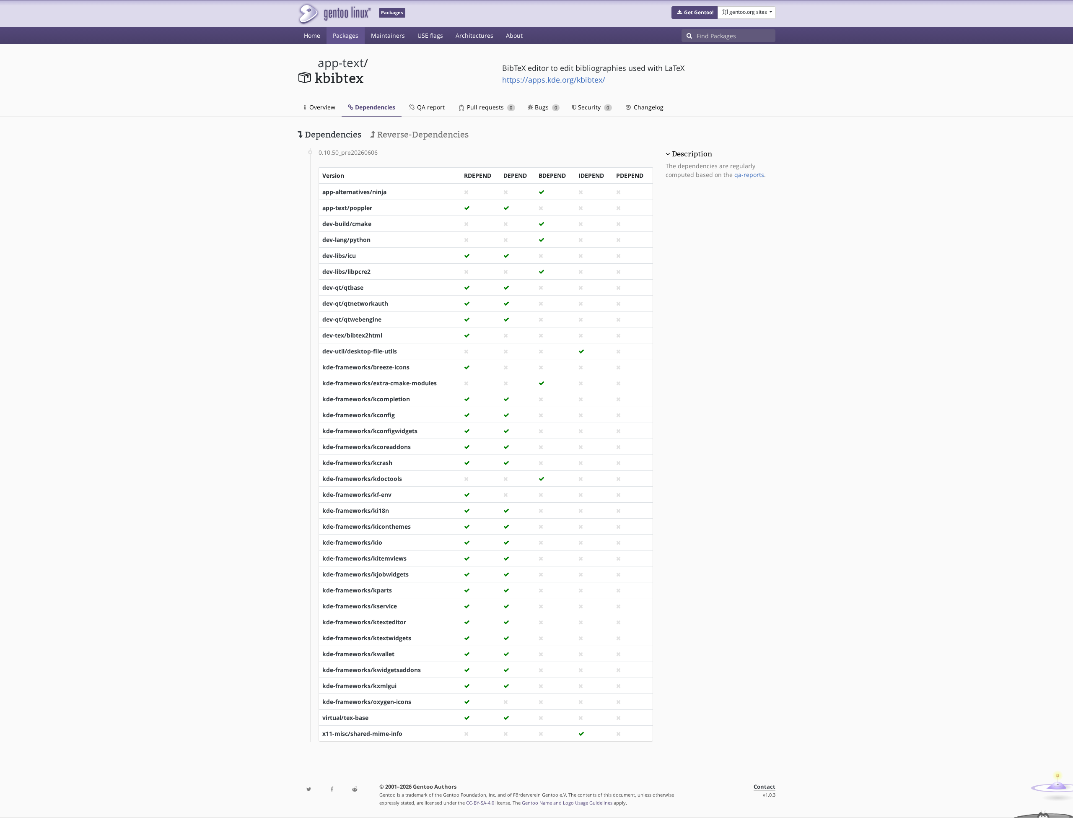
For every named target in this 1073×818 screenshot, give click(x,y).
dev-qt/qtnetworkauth (355, 303)
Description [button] (692, 154)
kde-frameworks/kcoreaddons (366, 447)
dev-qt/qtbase (342, 287)
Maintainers (388, 35)
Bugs (545, 107)
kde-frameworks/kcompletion (366, 399)
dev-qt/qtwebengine (351, 319)
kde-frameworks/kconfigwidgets (369, 431)
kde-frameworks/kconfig (358, 415)
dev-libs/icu (339, 256)
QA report (430, 107)
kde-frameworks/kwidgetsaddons (371, 670)
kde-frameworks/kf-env (356, 495)
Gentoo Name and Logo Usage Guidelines (567, 803)
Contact (764, 786)
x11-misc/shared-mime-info (362, 733)
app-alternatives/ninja (354, 192)
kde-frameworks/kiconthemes (366, 526)
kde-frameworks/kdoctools (362, 479)
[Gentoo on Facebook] (331, 789)
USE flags (430, 35)
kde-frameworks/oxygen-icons (366, 702)
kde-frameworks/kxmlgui (359, 686)
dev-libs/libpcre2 (346, 271)
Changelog (647, 107)
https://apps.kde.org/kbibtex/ (553, 80)
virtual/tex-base (345, 718)
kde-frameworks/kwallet (358, 654)
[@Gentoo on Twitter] (309, 789)
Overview (321, 107)
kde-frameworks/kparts (357, 590)
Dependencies (374, 107)
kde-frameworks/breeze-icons (366, 367)
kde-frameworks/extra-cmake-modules (379, 383)
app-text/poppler (347, 208)
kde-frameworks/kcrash (357, 463)
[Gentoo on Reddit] (354, 789)
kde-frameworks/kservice (359, 606)
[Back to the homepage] (334, 13)
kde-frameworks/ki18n (355, 510)
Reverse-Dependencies (422, 135)
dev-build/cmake (346, 224)
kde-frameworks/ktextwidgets (366, 638)
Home (312, 35)
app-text (341, 62)
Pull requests (488, 107)
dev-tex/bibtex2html (352, 335)
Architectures (474, 35)
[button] (694, 12)
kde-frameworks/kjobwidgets (365, 574)
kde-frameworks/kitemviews (364, 558)
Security (592, 107)
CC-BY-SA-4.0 (480, 803)
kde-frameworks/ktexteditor (364, 622)
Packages (345, 35)
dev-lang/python (346, 240)
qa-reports (749, 175)
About (514, 35)
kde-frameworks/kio (352, 542)
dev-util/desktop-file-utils (359, 351)
